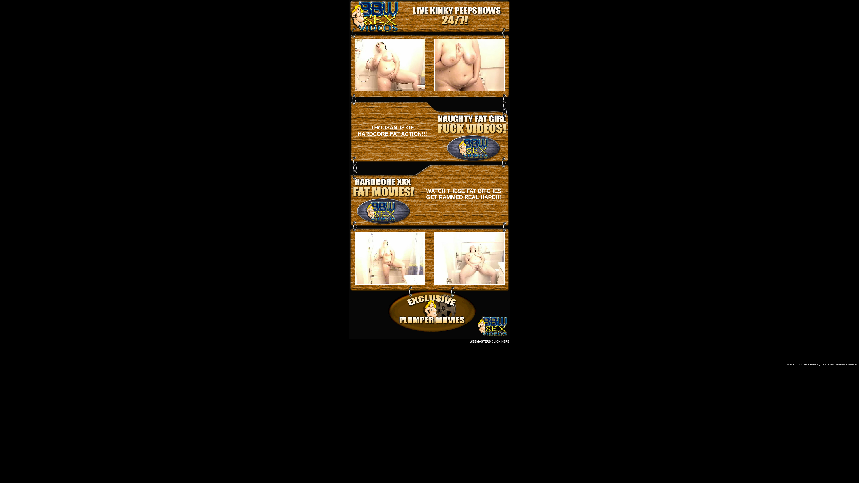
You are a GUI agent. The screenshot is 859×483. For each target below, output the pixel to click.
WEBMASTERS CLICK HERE (489, 341)
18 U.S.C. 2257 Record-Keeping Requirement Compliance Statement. (823, 364)
